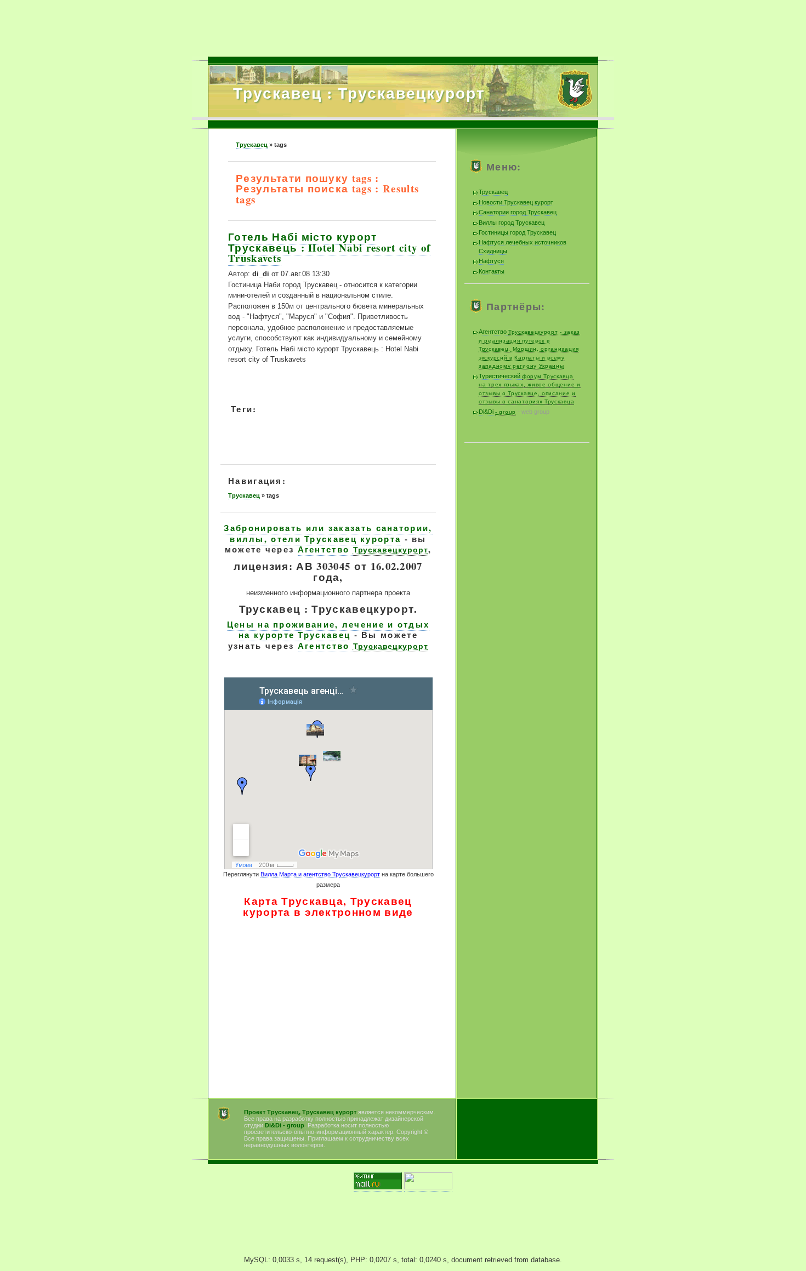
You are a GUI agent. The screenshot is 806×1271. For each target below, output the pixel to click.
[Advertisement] (403, 24)
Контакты (491, 271)
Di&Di (497, 411)
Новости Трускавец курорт (516, 202)
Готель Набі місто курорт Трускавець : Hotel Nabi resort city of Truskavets (329, 247)
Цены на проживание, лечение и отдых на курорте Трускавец (328, 629)
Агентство (363, 549)
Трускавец (252, 144)
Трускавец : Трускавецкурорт (359, 92)
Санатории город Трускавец (518, 212)
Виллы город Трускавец (511, 222)
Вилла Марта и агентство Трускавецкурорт (320, 874)
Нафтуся (491, 261)
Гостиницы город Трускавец (517, 232)
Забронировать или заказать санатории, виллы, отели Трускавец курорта (328, 533)
